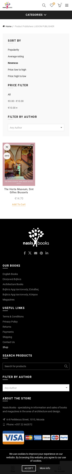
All (9, 94)
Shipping (7, 337)
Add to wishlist (32, 146)
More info (45, 468)
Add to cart (19, 204)
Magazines (9, 299)
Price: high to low (17, 76)
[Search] (44, 5)
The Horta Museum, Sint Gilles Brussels (19, 191)
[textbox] (36, 127)
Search (65, 366)
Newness (13, 63)
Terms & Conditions (13, 316)
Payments (8, 331)
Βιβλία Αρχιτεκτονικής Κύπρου (20, 294)
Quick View (32, 152)
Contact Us (9, 342)
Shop (5, 347)
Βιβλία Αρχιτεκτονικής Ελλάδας (21, 289)
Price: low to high (17, 69)
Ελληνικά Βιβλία (12, 279)
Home (9, 26)
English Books (10, 274)
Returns (7, 326)
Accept (29, 468)
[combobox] (36, 127)
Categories (34, 14)
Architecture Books (13, 284)
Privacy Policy (10, 321)
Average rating (16, 56)
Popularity (13, 49)
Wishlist (53, 4)
